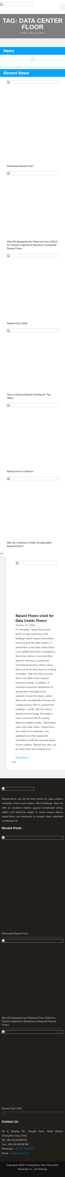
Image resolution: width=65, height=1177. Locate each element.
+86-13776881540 (24, 1148)
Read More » (23, 757)
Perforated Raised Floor (20, 166)
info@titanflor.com (19, 1153)
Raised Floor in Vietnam (20, 471)
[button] (62, 7)
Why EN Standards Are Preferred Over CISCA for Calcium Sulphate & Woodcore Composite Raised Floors (32, 245)
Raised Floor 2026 (17, 323)
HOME (24, 33)
